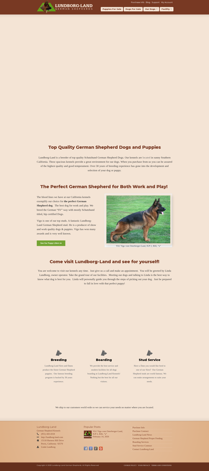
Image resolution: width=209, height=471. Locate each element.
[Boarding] (104, 353)
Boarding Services (141, 442)
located (146, 157)
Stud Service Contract (142, 445)
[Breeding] (59, 353)
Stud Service (149, 360)
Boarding (104, 360)
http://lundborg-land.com (52, 437)
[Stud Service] (150, 353)
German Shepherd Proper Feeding (147, 438)
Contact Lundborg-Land (143, 449)
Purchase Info (139, 427)
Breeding (59, 360)
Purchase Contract (141, 431)
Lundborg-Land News (142, 435)
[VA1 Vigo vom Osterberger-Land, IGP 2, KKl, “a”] (88, 434)
